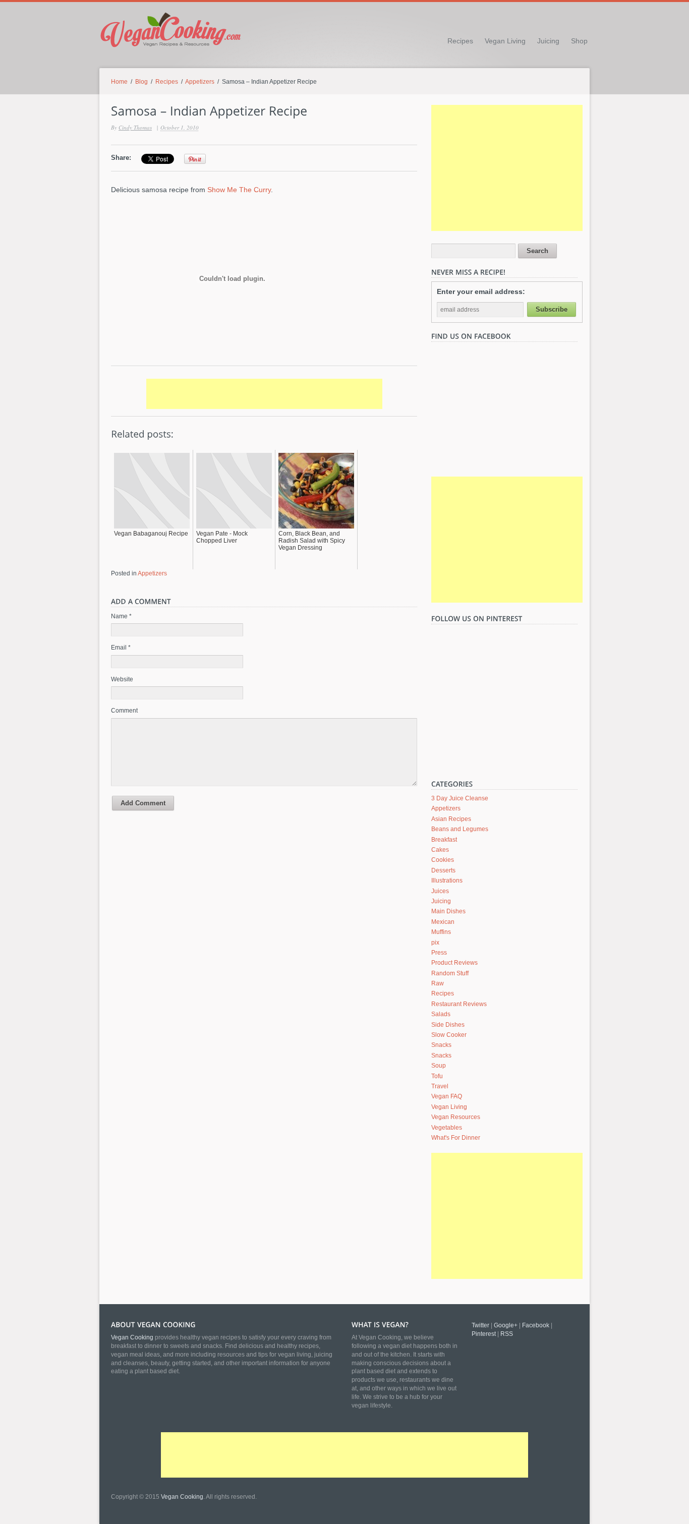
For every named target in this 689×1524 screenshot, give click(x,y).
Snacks (441, 1044)
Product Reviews (454, 962)
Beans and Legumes (459, 829)
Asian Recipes (451, 819)
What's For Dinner (455, 1137)
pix (435, 942)
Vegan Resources (455, 1117)
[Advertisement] (264, 394)
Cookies (442, 859)
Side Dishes (448, 1024)
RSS (506, 1333)
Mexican (442, 921)
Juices (440, 891)
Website (122, 679)
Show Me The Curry (239, 190)
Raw (437, 983)
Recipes (460, 41)
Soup (438, 1065)
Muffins (441, 931)
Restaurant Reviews (459, 1004)
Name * (121, 616)
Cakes (440, 849)
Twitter (480, 1325)
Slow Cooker (449, 1034)
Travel (439, 1086)
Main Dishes (448, 911)
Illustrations (447, 880)
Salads (440, 1014)
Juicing (548, 41)
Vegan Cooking (182, 1496)
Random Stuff (450, 973)
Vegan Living (505, 41)
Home (119, 81)
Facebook (535, 1325)
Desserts (443, 870)
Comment (124, 710)
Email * (121, 647)
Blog (141, 81)
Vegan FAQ (446, 1096)
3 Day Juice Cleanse (459, 798)
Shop (579, 41)
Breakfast (444, 839)
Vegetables (446, 1127)
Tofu (437, 1076)
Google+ (506, 1325)
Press (439, 952)
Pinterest (484, 1333)
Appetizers (199, 81)
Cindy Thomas (135, 127)
